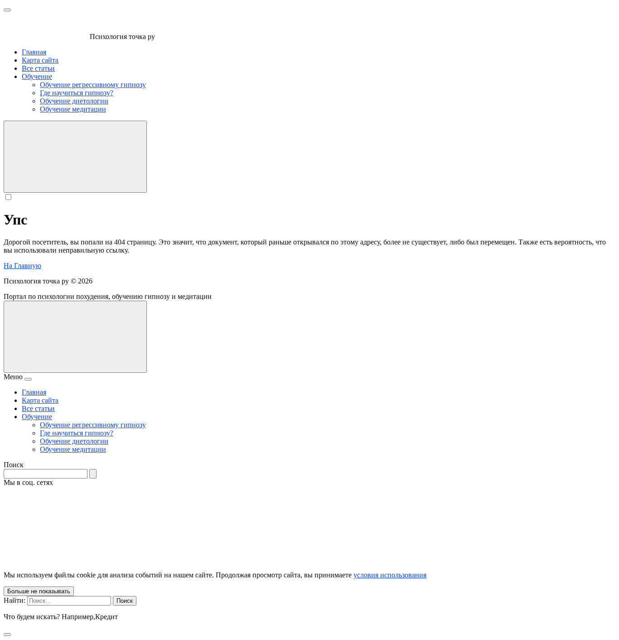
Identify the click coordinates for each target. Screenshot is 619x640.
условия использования (389, 575)
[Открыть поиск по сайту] (75, 157)
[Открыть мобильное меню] (7, 10)
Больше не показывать (38, 591)
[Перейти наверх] (75, 337)
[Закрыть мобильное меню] (28, 379)
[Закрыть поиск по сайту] (7, 634)
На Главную (22, 265)
